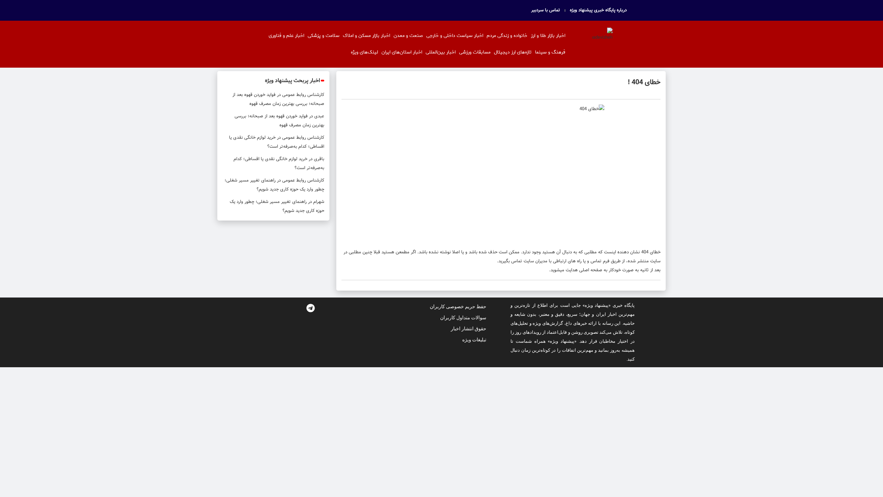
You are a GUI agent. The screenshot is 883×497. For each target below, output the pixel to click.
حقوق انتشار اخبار (468, 328)
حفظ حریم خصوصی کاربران (458, 306)
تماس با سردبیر (545, 10)
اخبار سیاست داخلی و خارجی (454, 36)
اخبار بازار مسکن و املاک (366, 36)
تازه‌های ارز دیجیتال (513, 52)
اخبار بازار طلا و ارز (548, 36)
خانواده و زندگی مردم (507, 36)
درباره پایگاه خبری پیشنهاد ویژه (598, 10)
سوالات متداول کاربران (463, 317)
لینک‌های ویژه (364, 52)
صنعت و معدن (408, 36)
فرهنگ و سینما (550, 52)
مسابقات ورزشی (474, 52)
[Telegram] (310, 308)
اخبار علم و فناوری (286, 36)
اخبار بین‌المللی (441, 52)
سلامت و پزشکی (323, 36)
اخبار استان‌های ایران (401, 52)
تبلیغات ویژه (474, 339)
